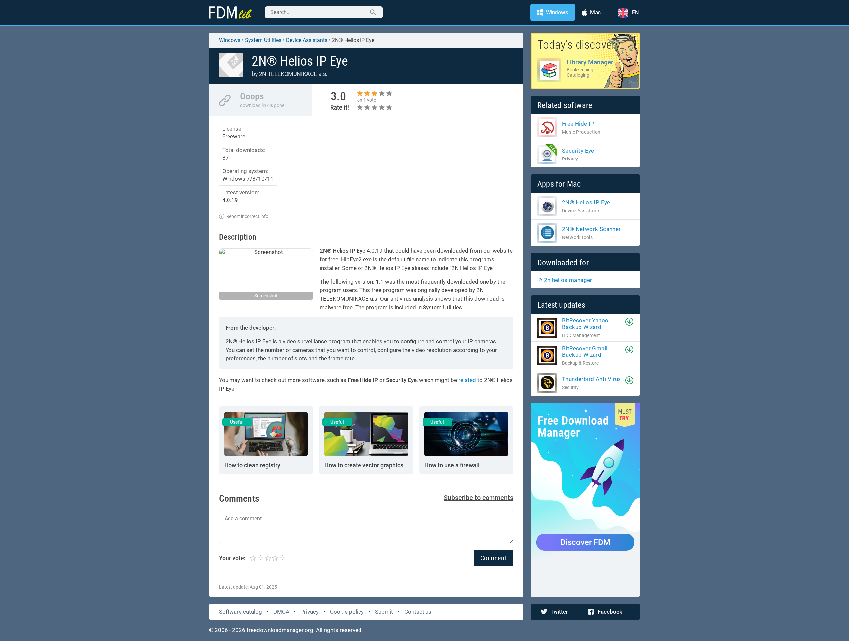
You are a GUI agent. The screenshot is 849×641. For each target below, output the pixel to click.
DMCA (281, 612)
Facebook (610, 612)
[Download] (629, 322)
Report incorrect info (247, 216)
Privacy (309, 612)
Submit (384, 612)
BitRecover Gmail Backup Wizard (584, 351)
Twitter (559, 612)
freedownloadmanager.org (280, 630)
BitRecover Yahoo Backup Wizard (585, 323)
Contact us (417, 612)
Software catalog (240, 612)
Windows (229, 40)
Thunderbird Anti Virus (591, 379)
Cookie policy (347, 612)
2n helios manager (568, 280)
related (467, 380)
